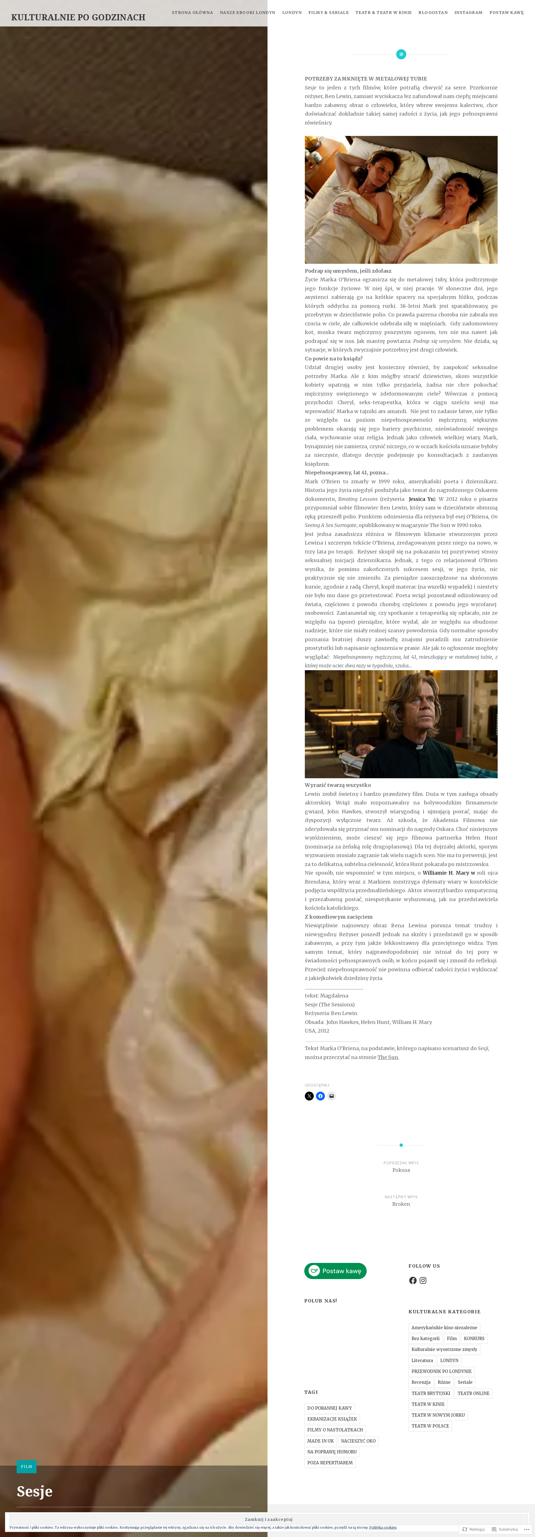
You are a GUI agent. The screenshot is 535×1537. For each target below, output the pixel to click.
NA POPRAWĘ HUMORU (332, 1452)
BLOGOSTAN (433, 12)
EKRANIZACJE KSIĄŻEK (332, 1419)
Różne (444, 1382)
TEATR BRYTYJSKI (431, 1393)
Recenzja (421, 1382)
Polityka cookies (383, 1527)
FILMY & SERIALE (328, 12)
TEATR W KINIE (428, 1404)
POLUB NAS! (320, 1301)
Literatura (422, 1360)
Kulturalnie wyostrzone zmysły (444, 1349)
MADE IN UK (320, 1441)
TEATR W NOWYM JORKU (438, 1415)
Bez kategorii (426, 1338)
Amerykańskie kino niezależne (444, 1327)
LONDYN (292, 12)
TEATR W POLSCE (430, 1426)
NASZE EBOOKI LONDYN (248, 12)
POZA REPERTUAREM (330, 1462)
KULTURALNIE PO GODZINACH (78, 17)
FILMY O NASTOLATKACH (335, 1430)
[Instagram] (423, 1280)
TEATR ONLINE (474, 1393)
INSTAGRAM (468, 12)
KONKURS (474, 1338)
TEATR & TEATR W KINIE (384, 12)
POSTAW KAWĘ (507, 12)
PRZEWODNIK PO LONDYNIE (442, 1371)
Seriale (465, 1382)
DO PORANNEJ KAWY (329, 1408)
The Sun (388, 1057)
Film (26, 1466)
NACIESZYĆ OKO (358, 1441)
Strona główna (192, 12)
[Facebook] (412, 1280)
